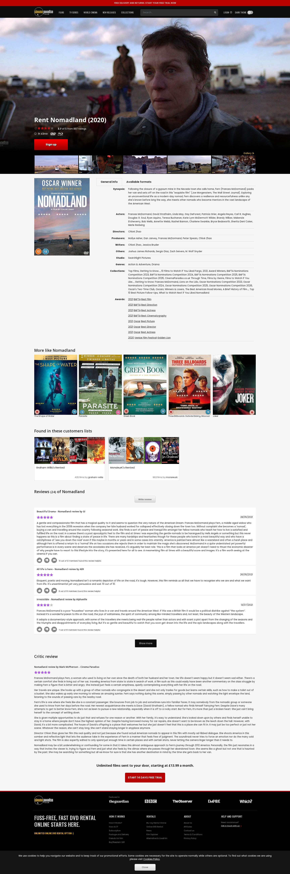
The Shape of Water (44, 416)
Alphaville (81, 599)
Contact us (189, 830)
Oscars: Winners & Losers (170, 289)
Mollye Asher (135, 238)
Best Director (148, 326)
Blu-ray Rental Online (156, 823)
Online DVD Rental (154, 826)
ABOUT (187, 816)
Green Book (129, 416)
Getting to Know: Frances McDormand (156, 282)
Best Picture (148, 321)
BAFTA (137, 299)
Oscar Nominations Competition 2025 (186, 285)
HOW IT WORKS (117, 816)
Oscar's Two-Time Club (141, 289)
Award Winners (217, 271)
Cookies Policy (151, 859)
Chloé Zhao (205, 238)
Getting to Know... (150, 271)
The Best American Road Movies (203, 289)
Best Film (146, 299)
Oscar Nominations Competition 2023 (220, 282)
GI (84, 511)
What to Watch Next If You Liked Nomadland (184, 292)
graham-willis (95, 477)
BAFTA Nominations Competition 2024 (171, 274)
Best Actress (148, 310)
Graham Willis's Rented (50, 467)
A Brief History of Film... (236, 289)
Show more (145, 643)
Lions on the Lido (188, 282)
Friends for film (116, 838)
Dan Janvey (150, 238)
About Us (188, 823)
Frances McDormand (170, 238)
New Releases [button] (109, 12)
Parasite (83, 416)
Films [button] (61, 12)
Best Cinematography (153, 315)
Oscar (137, 321)
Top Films (133, 271)
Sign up (51, 144)
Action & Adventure (139, 264)
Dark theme (240, 12)
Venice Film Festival (146, 337)
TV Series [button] (73, 12)
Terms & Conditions (193, 834)
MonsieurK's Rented (122, 467)
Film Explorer (152, 834)
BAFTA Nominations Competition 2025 (216, 274)
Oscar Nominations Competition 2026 (230, 285)
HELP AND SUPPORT (231, 816)
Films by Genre (215, 278)
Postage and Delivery (119, 834)
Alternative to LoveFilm (156, 838)
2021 (205, 271)
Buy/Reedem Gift (117, 842)
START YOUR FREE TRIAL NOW (145, 3)
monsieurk (171, 477)
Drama (155, 264)
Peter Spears (190, 238)
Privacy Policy (190, 838)
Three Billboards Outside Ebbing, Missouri (189, 416)
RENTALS (151, 816)
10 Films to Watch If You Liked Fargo (181, 271)
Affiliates (188, 826)
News (149, 830)
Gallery (248, 153)
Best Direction (149, 304)
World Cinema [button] (90, 12)
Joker (215, 416)
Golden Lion (164, 337)
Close (145, 867)
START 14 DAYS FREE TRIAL (145, 777)
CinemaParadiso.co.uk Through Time (185, 278)
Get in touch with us (230, 825)
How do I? (113, 826)
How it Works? (115, 823)
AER (82, 569)
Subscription (115, 830)
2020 (131, 337)
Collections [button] (127, 12)
